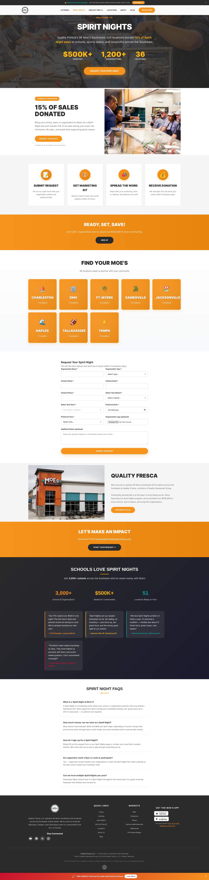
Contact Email (112, 381)
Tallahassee (134, 828)
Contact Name (67, 381)
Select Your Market (114, 393)
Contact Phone (67, 393)
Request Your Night (48, 139)
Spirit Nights (79, 10)
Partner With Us (123, 510)
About (124, 10)
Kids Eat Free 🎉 (96, 10)
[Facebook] (36, 838)
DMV (134, 812)
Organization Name (69, 369)
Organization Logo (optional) (117, 417)
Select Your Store (68, 405)
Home (101, 812)
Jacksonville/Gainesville (134, 824)
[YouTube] (30, 838)
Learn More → (138, 2)
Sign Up (104, 240)
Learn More (131, 876)
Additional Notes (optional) (72, 429)
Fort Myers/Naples (134, 832)
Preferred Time (68, 417)
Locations (112, 10)
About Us (101, 832)
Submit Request (104, 451)
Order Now (147, 10)
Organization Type (114, 369)
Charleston (134, 816)
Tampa (134, 820)
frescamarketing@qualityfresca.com (113, 539)
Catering (65, 10)
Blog (132, 10)
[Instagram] (48, 838)
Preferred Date (112, 405)
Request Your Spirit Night (104, 71)
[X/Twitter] (42, 838)
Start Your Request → (104, 547)
